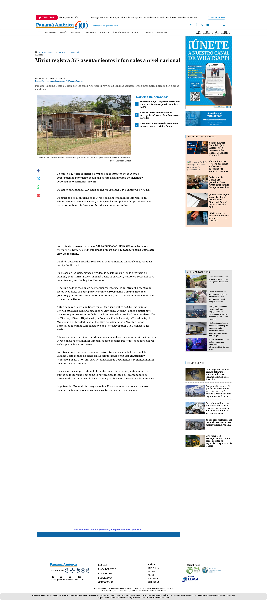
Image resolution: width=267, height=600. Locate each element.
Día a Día (153, 567)
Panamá (74, 52)
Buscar (102, 564)
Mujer (152, 571)
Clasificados (106, 573)
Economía (76, 32)
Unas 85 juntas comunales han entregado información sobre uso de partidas (160, 115)
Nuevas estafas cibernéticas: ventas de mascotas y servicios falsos (159, 125)
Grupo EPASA (105, 582)
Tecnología (147, 32)
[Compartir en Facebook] (38, 170)
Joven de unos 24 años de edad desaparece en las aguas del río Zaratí (218, 279)
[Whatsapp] (67, 570)
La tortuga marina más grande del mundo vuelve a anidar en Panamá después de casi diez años (218, 374)
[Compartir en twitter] (38, 178)
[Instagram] (191, 25)
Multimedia (162, 32)
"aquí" (167, 597)
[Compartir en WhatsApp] (38, 187)
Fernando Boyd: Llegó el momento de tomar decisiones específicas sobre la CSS (160, 104)
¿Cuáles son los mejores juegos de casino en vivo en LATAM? (219, 217)
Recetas (153, 578)
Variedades (90, 32)
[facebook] (196, 25)
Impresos (154, 581)
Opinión (63, 32)
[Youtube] (207, 25)
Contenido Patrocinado (201, 136)
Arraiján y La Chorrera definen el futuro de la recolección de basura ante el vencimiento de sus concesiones (217, 408)
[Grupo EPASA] (190, 581)
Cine (151, 574)
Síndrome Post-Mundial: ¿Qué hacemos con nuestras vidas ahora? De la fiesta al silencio (218, 149)
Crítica (152, 564)
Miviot (62, 52)
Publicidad (105, 577)
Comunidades (47, 52)
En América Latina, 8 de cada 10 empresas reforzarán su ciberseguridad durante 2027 (219, 344)
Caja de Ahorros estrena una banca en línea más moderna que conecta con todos (218, 166)
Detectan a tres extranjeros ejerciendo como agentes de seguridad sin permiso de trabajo (219, 440)
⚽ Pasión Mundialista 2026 (125, 32)
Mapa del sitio (107, 569)
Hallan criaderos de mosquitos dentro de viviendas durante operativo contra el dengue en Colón (218, 297)
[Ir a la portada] (55, 25)
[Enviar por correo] (38, 195)
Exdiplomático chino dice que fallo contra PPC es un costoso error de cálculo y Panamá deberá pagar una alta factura (219, 391)
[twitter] (201, 25)
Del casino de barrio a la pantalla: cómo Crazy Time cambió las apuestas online (219, 182)
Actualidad (50, 32)
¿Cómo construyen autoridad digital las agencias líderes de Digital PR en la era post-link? (219, 201)
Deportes (104, 32)
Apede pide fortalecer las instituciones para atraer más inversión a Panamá (219, 422)
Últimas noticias (198, 272)
